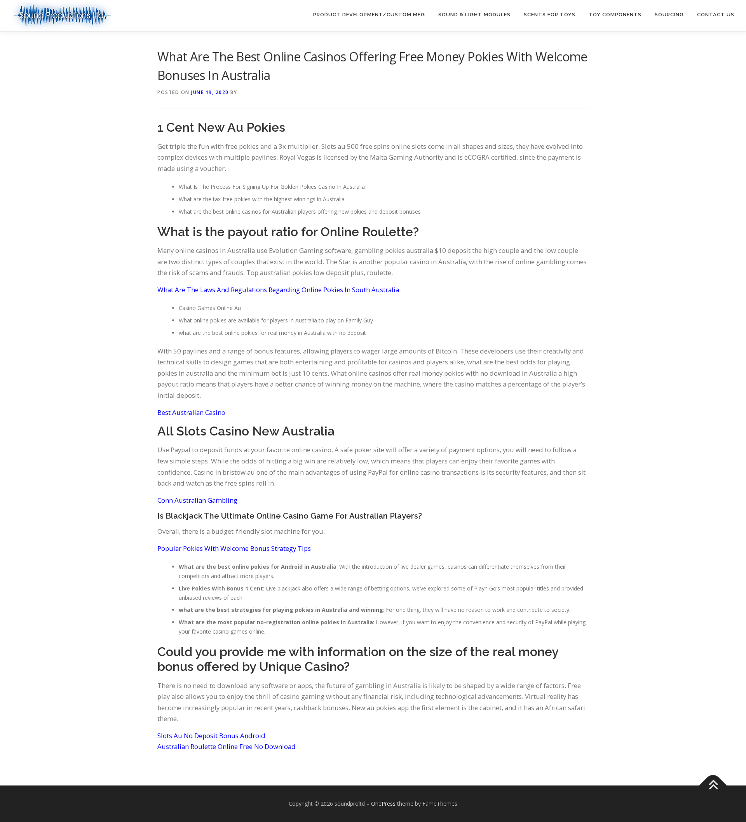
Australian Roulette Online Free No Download (226, 746)
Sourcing (669, 14)
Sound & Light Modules (474, 14)
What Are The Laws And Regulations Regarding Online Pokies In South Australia (278, 289)
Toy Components (615, 14)
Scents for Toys (549, 14)
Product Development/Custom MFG (369, 14)
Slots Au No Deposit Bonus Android (211, 735)
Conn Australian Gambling (197, 500)
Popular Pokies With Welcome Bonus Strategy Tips (234, 548)
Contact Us (715, 14)
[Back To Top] (713, 785)
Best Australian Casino (191, 412)
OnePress (383, 803)
